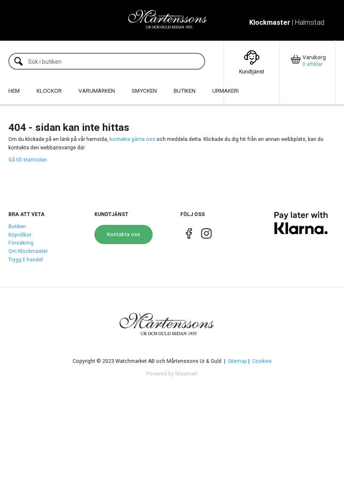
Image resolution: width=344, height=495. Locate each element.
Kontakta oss (123, 234)
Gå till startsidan (27, 160)
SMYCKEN (144, 90)
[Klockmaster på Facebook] (189, 235)
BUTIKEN (184, 90)
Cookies (262, 361)
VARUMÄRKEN (96, 90)
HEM (14, 90)
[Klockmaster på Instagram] (206, 235)
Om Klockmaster (28, 251)
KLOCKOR (49, 90)
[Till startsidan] (172, 20)
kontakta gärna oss (132, 139)
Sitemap (237, 361)
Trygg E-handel (25, 260)
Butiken (17, 226)
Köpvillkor (19, 235)
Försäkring (21, 243)
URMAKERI (225, 90)
